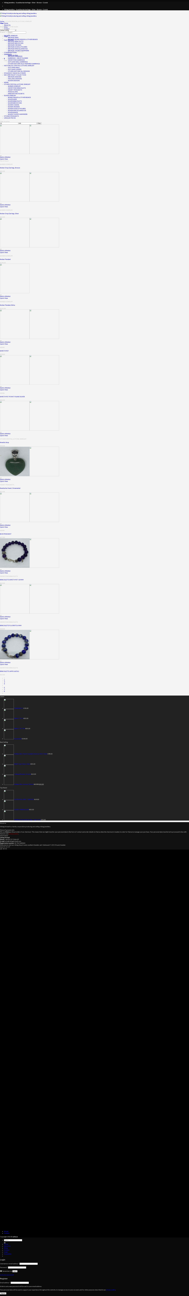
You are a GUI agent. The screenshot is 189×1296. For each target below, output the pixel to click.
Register (3, 1293)
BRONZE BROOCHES (15, 43)
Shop (6, 1248)
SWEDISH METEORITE (16, 93)
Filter (39, 123)
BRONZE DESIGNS (14, 77)
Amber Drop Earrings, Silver (9, 213)
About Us (7, 25)
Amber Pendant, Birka (7, 305)
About (6, 1231)
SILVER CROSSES (14, 107)
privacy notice (13, 834)
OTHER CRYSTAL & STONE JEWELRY (17, 84)
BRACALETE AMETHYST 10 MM (12, 580)
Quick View (4, 159)
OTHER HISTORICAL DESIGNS (19, 71)
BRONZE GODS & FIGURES (17, 47)
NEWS (6, 82)
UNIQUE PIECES (10, 118)
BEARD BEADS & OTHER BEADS (19, 97)
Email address (5, 1282)
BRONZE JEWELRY (11, 36)
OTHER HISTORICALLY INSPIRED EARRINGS (24, 64)
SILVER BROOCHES (15, 103)
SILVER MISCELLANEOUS (17, 110)
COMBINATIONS (10, 52)
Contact (6, 29)
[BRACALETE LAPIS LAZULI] (29, 659)
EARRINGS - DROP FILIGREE (18, 58)
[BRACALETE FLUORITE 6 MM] (29, 613)
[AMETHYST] (29, 338)
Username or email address (9, 1264)
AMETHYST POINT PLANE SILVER (12, 396)
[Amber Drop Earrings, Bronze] (29, 153)
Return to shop (13, 55)
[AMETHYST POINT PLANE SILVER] (29, 384)
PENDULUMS (13, 92)
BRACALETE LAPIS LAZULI (9, 671)
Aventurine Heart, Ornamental (10, 488)
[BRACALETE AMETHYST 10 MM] (29, 567)
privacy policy (110, 1290)
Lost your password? (7, 1275)
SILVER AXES (12, 99)
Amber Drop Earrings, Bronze (10, 168)
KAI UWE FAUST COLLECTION (15, 75)
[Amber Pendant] (29, 247)
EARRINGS (8, 54)
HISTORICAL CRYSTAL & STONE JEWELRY (19, 65)
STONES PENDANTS (11, 116)
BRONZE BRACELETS (15, 41)
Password (4, 1267)
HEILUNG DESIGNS (15, 79)
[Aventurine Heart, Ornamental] (29, 476)
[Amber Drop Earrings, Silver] (29, 201)
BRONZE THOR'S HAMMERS (18, 50)
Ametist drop (4, 442)
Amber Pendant (5, 259)
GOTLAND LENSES (14, 69)
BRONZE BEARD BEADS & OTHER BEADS (23, 39)
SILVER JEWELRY (10, 95)
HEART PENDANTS (15, 90)
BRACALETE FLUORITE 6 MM (10, 625)
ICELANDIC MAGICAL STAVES (15, 73)
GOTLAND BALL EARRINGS (18, 62)
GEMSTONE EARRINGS (16, 60)
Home (6, 23)
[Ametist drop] (29, 430)
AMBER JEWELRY (14, 86)
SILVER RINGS (13, 112)
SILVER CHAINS (13, 105)
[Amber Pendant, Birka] (15, 292)
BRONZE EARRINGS (15, 56)
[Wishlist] (1, 203)
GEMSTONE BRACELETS (17, 88)
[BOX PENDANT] (29, 521)
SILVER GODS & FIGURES (17, 108)
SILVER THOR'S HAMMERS (17, 114)
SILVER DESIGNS (14, 80)
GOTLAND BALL (14, 67)
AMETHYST (4, 351)
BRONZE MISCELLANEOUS (18, 49)
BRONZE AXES (13, 37)
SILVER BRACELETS (15, 101)
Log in (15, 1271)
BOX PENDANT (5, 534)
